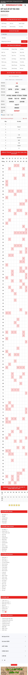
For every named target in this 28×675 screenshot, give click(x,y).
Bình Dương (5, 564)
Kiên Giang (4, 565)
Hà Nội (3, 516)
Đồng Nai (4, 557)
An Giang (4, 580)
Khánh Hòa (5, 531)
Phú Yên (4, 534)
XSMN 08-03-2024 (19, 79)
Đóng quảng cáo (14, 664)
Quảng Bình (5, 542)
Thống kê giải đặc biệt (7, 618)
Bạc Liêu (4, 583)
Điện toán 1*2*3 (6, 603)
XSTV (10, 76)
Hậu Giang (4, 569)
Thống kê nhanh (6, 623)
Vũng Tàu (4, 585)
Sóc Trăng (4, 560)
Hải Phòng (4, 519)
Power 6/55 (4, 608)
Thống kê (11, 118)
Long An (4, 572)
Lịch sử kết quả (5, 118)
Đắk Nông (4, 549)
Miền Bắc (4, 626)
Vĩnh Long (4, 577)
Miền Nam (4, 630)
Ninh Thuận (5, 546)
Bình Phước (4, 570)
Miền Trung (4, 628)
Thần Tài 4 (4, 600)
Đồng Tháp (4, 578)
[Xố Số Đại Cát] (14, 5)
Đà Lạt (3, 590)
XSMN (6, 79)
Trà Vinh (4, 574)
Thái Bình (4, 523)
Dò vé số (24, 41)
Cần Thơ (4, 559)
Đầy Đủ (3, 115)
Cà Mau (4, 588)
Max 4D (4, 605)
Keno (4, 612)
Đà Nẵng (4, 529)
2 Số (8, 115)
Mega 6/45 (4, 607)
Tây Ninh (4, 582)
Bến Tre (4, 587)
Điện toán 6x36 (5, 602)
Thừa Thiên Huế (6, 532)
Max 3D (4, 610)
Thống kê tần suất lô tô (7, 620)
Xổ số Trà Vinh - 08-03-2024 (14, 72)
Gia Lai (3, 544)
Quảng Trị (4, 541)
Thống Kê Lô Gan (6, 621)
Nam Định (4, 521)
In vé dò (25, 118)
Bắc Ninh (4, 514)
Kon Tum (4, 550)
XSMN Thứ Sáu (11, 79)
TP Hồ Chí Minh (5, 562)
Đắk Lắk (4, 536)
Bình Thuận (4, 575)
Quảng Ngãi (5, 547)
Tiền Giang (4, 567)
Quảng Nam (5, 537)
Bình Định (4, 539)
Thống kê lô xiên (6, 625)
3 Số (12, 115)
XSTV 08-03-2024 (15, 76)
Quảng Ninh (5, 518)
